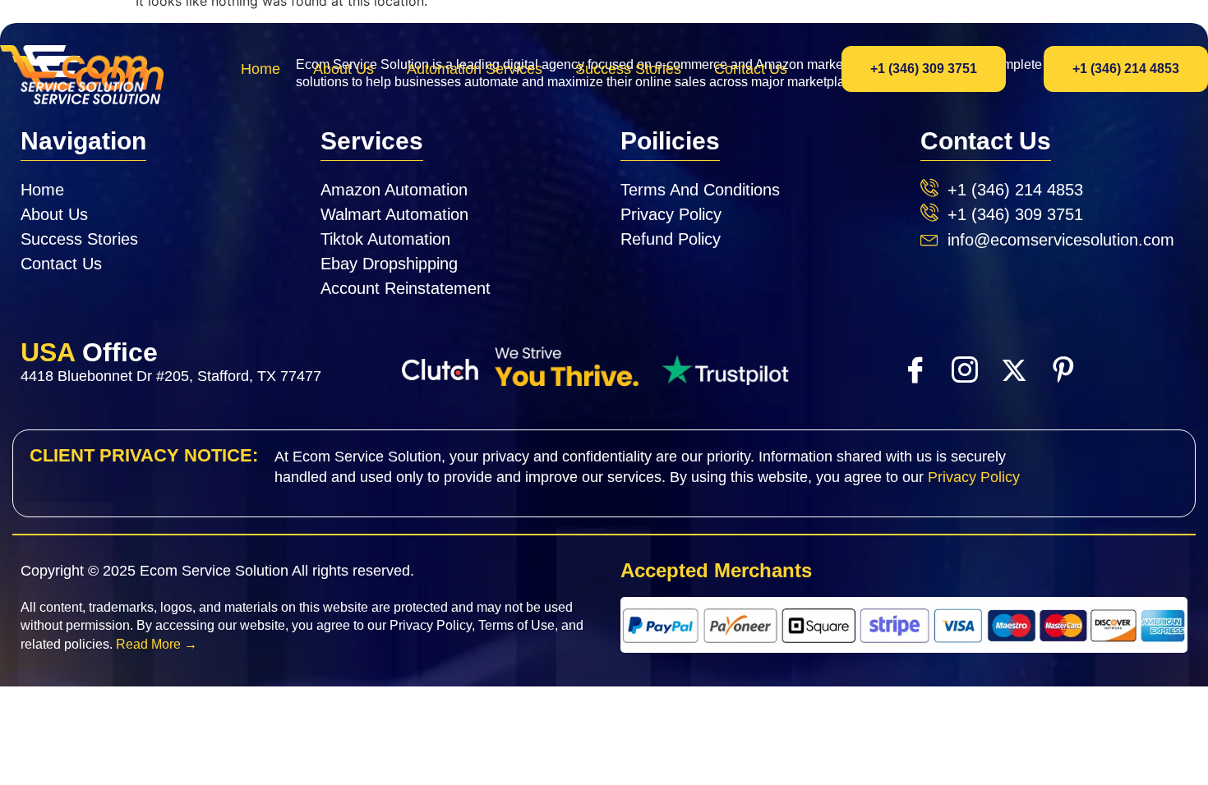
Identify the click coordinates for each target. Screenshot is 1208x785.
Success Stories (628, 69)
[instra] (964, 368)
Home (260, 69)
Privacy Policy (974, 477)
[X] (1013, 369)
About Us (343, 69)
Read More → (156, 644)
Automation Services (474, 69)
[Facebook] (914, 368)
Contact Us (750, 69)
